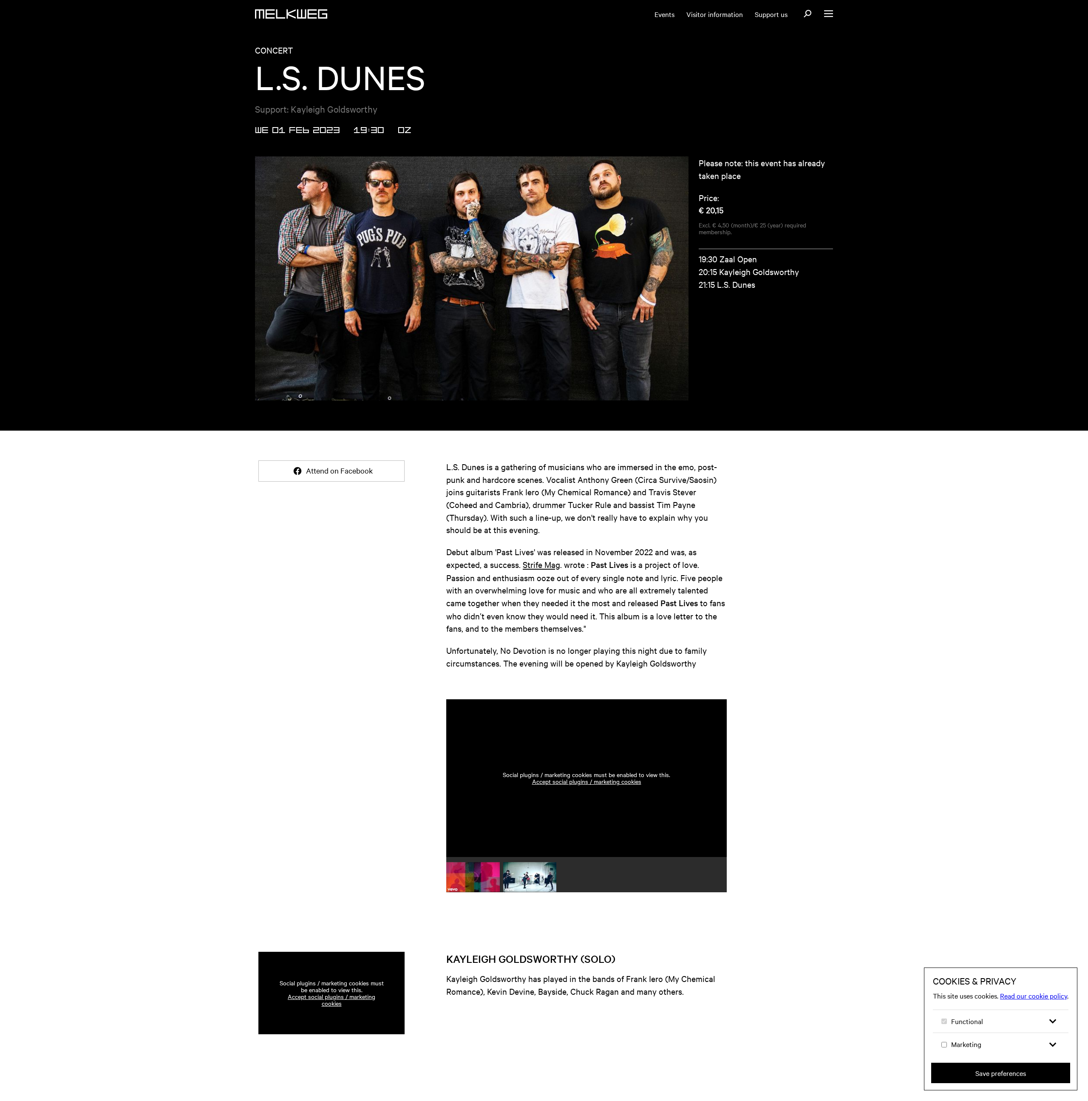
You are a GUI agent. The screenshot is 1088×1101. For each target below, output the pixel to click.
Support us (771, 14)
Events (664, 14)
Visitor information (714, 14)
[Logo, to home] (291, 14)
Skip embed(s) (685, 675)
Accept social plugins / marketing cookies (586, 781)
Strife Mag (541, 564)
